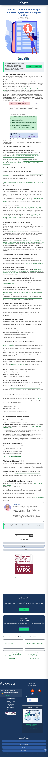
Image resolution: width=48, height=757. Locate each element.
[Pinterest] (28, 59)
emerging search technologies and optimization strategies (27, 473)
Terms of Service (24, 741)
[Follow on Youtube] (39, 690)
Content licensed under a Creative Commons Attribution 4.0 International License (24, 753)
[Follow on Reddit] (32, 690)
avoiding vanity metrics (39, 497)
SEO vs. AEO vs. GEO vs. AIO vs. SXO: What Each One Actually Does (34, 642)
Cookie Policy (24, 750)
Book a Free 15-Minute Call (34, 66)
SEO (24, 542)
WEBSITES (24, 546)
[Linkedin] (19, 59)
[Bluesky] (24, 59)
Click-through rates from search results (12, 456)
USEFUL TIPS (24, 549)
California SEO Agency (10, 701)
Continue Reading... (13, 646)
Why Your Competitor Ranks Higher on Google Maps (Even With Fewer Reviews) (33, 654)
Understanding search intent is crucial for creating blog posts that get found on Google (22, 298)
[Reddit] (21, 59)
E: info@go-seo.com (32, 686)
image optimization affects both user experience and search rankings (25, 388)
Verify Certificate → (7, 695)
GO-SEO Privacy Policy (24, 744)
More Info (24, 629)
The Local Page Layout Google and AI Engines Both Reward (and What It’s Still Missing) (13, 654)
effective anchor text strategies (17, 231)
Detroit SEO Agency (11, 702)
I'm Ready (24, 609)
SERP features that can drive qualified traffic (34, 263)
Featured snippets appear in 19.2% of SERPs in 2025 (27, 154)
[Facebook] (22, 59)
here (19, 100)
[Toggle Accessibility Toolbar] (45, 750)
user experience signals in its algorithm (21, 195)
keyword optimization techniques (18, 364)
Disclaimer (24, 747)
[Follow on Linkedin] (32, 693)
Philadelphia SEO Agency (11, 705)
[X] (26, 59)
